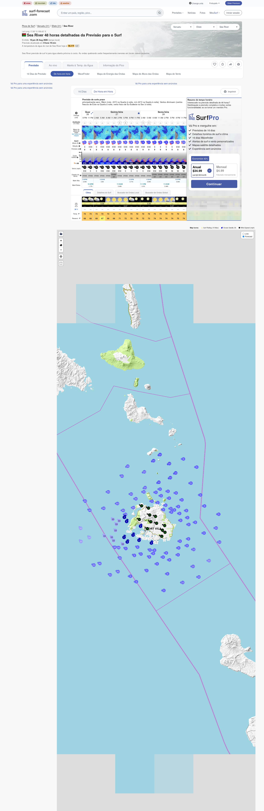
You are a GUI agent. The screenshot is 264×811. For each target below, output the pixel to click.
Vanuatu (43, 25)
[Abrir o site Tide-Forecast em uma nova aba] (52, 3)
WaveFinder (84, 73)
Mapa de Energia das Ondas (111, 73)
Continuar (214, 184)
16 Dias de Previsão (36, 73)
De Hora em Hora (103, 91)
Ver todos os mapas (76, 135)
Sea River (68, 25)
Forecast (248, 236)
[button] (130, 531)
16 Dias (82, 91)
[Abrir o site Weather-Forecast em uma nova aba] (65, 3)
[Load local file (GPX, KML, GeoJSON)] (61, 234)
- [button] (61, 249)
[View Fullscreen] (61, 263)
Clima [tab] (88, 192)
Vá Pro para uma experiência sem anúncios (31, 83)
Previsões (177, 12)
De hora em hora (62, 73)
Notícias (192, 12)
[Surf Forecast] (36, 13)
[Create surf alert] (222, 64)
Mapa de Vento (173, 73)
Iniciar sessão (233, 12)
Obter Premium (233, 3)
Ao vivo (53, 65)
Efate (56, 25)
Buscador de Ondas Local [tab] (128, 192)
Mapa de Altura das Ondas (146, 73)
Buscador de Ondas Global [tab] (156, 192)
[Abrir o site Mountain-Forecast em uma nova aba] (40, 3)
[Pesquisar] (159, 13)
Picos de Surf (28, 25)
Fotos (202, 12)
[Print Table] (238, 64)
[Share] (230, 64)
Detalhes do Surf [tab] (104, 192)
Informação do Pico (113, 65)
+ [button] (61, 240)
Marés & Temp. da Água (80, 65)
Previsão (34, 65)
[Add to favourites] (214, 64)
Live (247, 233)
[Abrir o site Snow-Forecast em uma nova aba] (27, 3)
